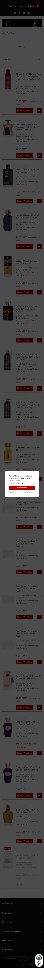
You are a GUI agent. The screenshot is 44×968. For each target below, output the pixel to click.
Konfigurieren (28, 492)
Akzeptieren (22, 487)
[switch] (39, 964)
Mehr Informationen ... (16, 483)
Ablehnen (11, 492)
